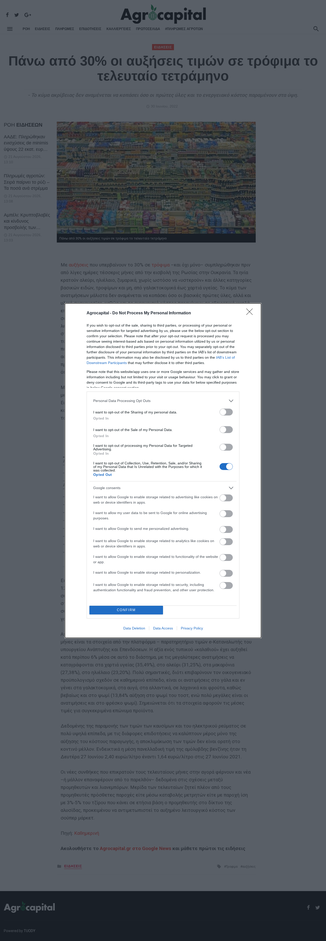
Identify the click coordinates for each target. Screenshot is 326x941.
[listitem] (163, 401)
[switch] (226, 412)
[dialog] (163, 470)
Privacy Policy (192, 628)
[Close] (251, 313)
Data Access (163, 628)
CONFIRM (126, 610)
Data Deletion (134, 628)
